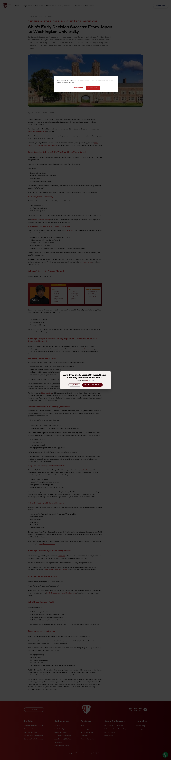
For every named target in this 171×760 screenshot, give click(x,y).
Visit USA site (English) (92, 385)
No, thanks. (75, 385)
